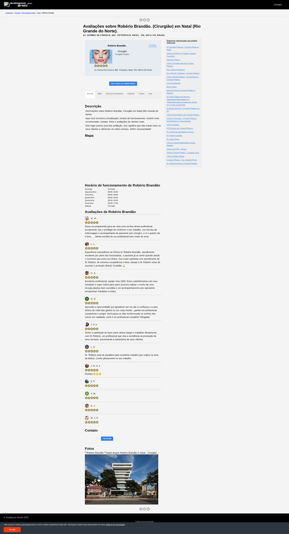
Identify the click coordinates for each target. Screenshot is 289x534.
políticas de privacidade (115, 525)
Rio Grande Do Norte (29, 13)
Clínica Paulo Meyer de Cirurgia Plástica (183, 115)
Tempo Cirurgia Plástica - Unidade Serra (183, 153)
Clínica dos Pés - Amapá (176, 149)
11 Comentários (152, 46)
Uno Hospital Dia (174, 83)
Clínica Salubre (173, 125)
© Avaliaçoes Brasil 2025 (16, 517)
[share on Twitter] (144, 21)
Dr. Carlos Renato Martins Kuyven (180, 132)
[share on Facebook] (141, 21)
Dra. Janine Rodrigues (176, 70)
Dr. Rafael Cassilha (174, 135)
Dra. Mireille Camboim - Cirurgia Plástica (183, 73)
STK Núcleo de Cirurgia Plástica (180, 128)
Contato (278, 4)
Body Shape (172, 87)
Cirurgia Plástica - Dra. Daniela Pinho (182, 160)
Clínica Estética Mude (175, 156)
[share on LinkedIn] (148, 21)
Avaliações (9, 13)
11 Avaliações (152, 44)
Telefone (107, 438)
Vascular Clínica (173, 60)
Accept (12, 529)
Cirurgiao (17, 13)
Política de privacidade (144, 521)
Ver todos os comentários (123, 83)
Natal (39, 13)
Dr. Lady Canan (173, 139)
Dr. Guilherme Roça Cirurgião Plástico (182, 163)
